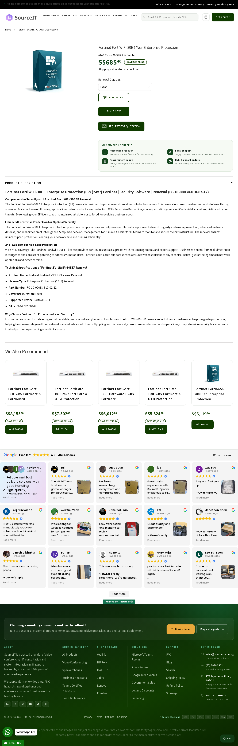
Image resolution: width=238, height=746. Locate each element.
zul (62, 467)
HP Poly (102, 662)
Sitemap (171, 693)
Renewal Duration (109, 80)
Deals (133, 15)
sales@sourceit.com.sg (190, 4)
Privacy (88, 716)
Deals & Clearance (73, 698)
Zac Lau (210, 467)
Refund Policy (174, 685)
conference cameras (16, 691)
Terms (98, 716)
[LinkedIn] (7, 704)
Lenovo (101, 685)
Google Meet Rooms (144, 675)
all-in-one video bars (30, 681)
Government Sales (143, 683)
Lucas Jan (116, 467)
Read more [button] (9, 497)
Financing (138, 698)
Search (170, 670)
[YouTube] (30, 704)
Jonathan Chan (216, 510)
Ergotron (102, 693)
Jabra (100, 678)
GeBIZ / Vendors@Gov (220, 4)
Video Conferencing (74, 662)
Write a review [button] (222, 455)
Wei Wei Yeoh (70, 510)
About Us (101, 15)
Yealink (101, 654)
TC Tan (66, 552)
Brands (85, 15)
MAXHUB (102, 670)
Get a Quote (223, 17)
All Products (70, 654)
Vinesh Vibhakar (24, 552)
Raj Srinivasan (22, 510)
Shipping (104, 69)
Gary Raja (164, 552)
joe (159, 467)
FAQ (168, 654)
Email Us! (14, 742)
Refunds (109, 716)
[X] (46, 704)
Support (118, 15)
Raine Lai (115, 552)
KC (159, 510)
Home (8, 29)
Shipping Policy (175, 678)
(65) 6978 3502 (164, 4)
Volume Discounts (143, 690)
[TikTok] (38, 704)
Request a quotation (212, 629)
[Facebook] (15, 704)
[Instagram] (23, 704)
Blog (169, 662)
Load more (119, 594)
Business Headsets (74, 678)
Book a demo (182, 629)
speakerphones (26, 686)
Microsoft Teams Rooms (142, 657)
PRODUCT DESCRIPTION (23, 183)
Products (68, 15)
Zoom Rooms (140, 667)
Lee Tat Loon (214, 552)
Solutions (49, 15)
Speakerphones (72, 670)
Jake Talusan (118, 510)
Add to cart (16, 429)
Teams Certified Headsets (72, 688)
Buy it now (114, 111)
